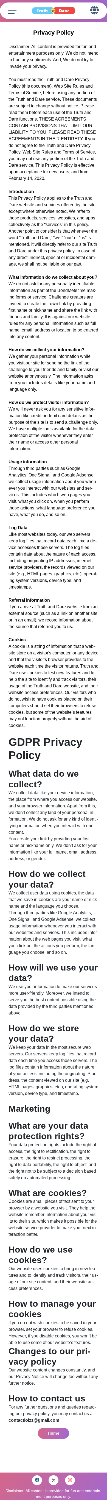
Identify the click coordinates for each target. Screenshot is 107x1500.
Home (53, 1433)
